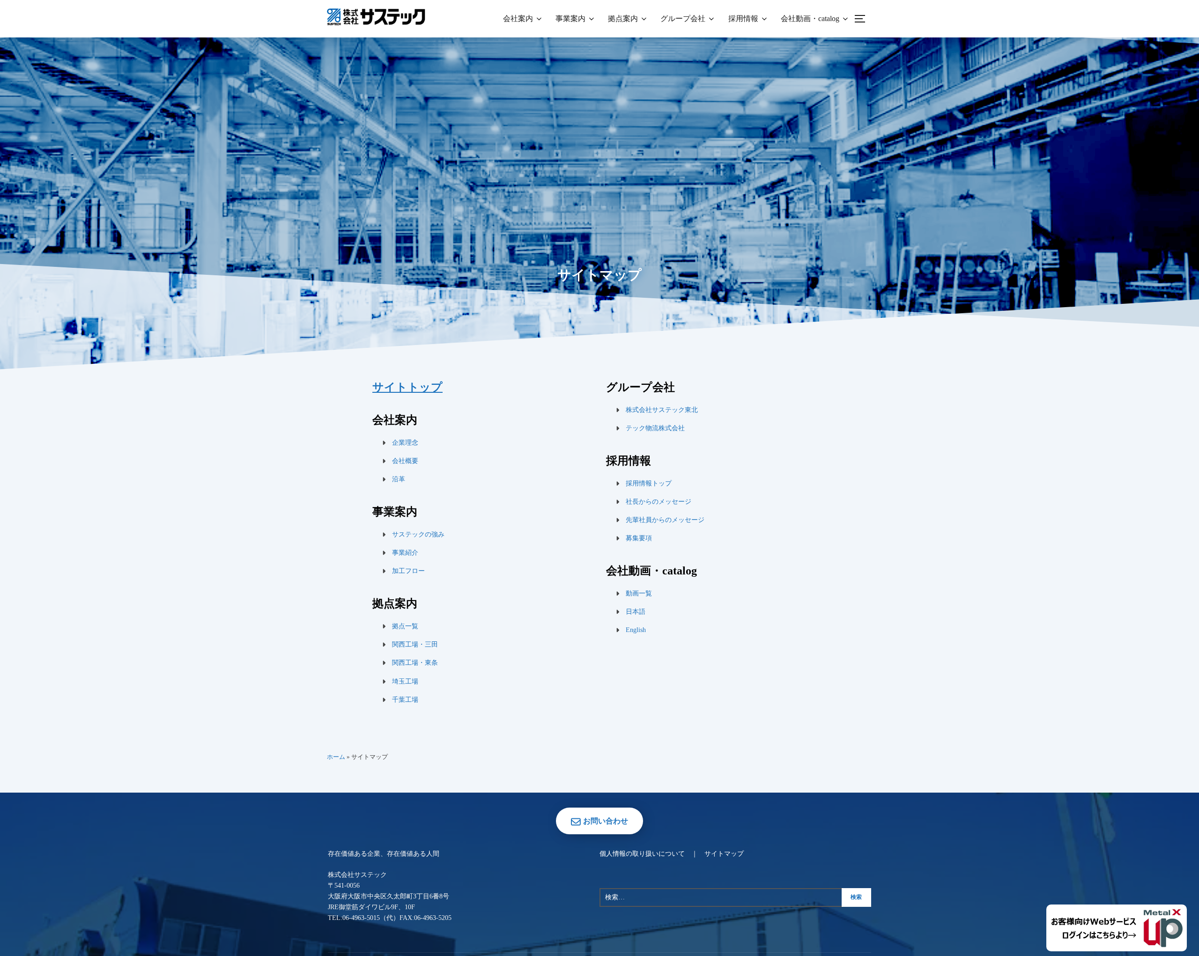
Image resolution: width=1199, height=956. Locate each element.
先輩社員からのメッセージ (665, 519)
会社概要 (405, 460)
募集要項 (639, 538)
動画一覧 (639, 593)
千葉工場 (405, 699)
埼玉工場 (405, 681)
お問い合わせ (605, 821)
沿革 (398, 479)
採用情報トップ (649, 483)
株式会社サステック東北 (662, 409)
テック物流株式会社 (655, 428)
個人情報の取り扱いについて (642, 853)
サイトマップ (724, 853)
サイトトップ (407, 387)
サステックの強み (418, 534)
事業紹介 (405, 552)
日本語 (635, 611)
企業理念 (405, 442)
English (636, 629)
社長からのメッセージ (658, 501)
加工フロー (408, 570)
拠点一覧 (405, 626)
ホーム (336, 757)
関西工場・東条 (415, 662)
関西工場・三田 (415, 644)
